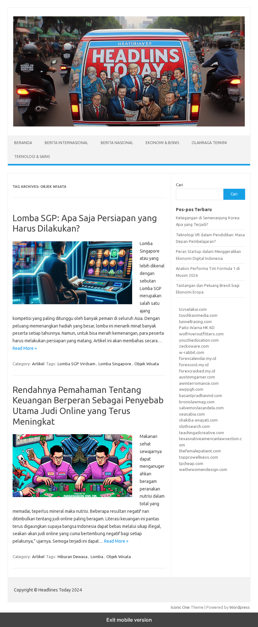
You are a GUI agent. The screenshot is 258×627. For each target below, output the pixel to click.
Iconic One (180, 607)
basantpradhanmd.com (200, 395)
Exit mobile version (129, 620)
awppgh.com (191, 389)
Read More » (25, 348)
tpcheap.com (191, 463)
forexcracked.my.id (197, 370)
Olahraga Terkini (209, 143)
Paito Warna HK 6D (197, 327)
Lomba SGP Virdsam (76, 363)
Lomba (97, 556)
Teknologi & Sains (32, 156)
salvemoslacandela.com (201, 407)
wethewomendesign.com (203, 469)
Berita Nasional (117, 143)
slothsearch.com (194, 426)
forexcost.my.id (194, 364)
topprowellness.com (198, 457)
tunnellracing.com (195, 321)
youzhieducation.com (199, 340)
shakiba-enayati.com (198, 420)
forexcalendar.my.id (197, 358)
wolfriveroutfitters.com (201, 333)
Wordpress (239, 607)
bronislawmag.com (197, 401)
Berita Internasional (66, 143)
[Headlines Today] (129, 124)
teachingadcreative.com (201, 432)
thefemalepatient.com (200, 450)
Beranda (23, 143)
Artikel (38, 363)
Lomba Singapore (114, 363)
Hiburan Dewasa (72, 556)
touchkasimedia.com (198, 315)
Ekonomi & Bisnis (162, 143)
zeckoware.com (194, 346)
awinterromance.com (199, 383)
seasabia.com (192, 414)
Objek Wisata (146, 363)
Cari (179, 184)
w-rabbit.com (191, 352)
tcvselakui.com (193, 309)
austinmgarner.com (197, 376)
